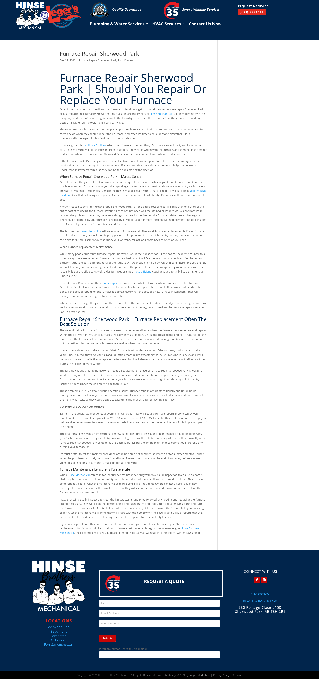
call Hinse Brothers (95, 145)
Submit (107, 638)
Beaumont (58, 631)
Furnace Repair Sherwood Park (97, 60)
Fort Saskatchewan (58, 644)
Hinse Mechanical (161, 113)
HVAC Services (166, 24)
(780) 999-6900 (252, 11)
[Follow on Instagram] (264, 580)
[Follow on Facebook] (257, 580)
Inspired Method (199, 675)
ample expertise (112, 283)
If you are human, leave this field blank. (123, 649)
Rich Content (126, 60)
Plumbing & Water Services (117, 24)
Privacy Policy (221, 675)
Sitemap (237, 675)
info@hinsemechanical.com (260, 600)
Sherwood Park (58, 627)
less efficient (143, 271)
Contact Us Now (205, 24)
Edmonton (58, 636)
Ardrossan (58, 640)
